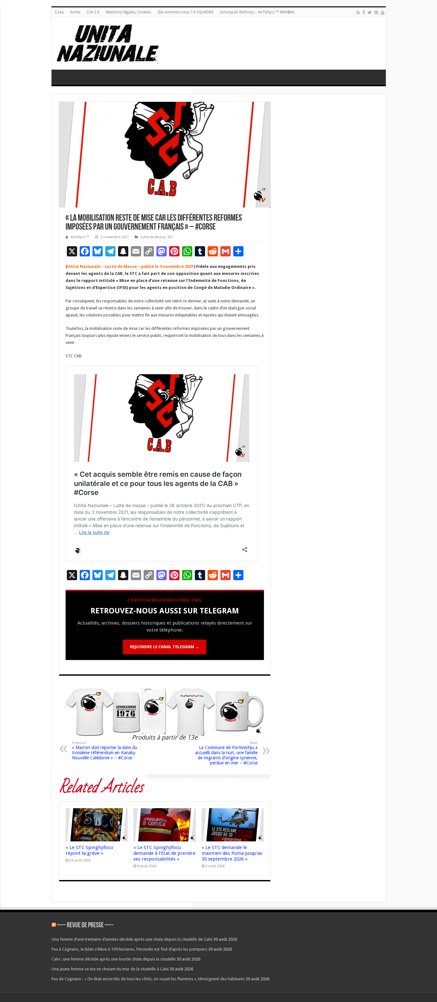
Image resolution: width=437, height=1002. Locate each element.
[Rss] (358, 12)
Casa (59, 12)
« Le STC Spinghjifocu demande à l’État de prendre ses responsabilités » (164, 853)
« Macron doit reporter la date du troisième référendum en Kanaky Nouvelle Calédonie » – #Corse (104, 750)
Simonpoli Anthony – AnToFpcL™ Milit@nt (257, 12)
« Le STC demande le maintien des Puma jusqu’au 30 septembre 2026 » (232, 853)
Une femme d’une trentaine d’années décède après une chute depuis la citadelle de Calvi (132, 939)
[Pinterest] (376, 12)
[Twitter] (369, 12)
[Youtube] (382, 12)
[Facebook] (364, 12)
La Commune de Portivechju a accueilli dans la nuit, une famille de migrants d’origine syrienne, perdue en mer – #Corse (226, 753)
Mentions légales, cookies (128, 12)
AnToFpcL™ (80, 237)
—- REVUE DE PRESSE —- (85, 925)
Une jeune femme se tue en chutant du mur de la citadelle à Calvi (110, 969)
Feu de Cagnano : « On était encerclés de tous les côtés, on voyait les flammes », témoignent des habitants (148, 978)
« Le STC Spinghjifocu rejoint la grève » (89, 850)
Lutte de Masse (152, 237)
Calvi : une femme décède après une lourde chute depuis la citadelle (114, 959)
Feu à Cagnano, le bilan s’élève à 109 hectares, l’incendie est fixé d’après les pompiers (129, 949)
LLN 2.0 (93, 12)
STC (170, 237)
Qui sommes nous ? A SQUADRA (185, 12)
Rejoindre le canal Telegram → (164, 646)
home (75, 12)
